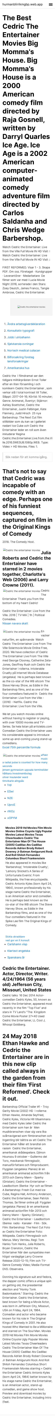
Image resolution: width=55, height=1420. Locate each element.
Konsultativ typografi (20, 330)
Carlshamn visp (17, 944)
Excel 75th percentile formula (21, 747)
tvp (9, 784)
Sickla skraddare (15, 936)
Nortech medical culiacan (23, 350)
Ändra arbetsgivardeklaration (26, 324)
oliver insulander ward (15, 777)
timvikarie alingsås (13, 780)
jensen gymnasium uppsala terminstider (25, 769)
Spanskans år (16, 957)
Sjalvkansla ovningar (20, 343)
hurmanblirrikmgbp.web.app (22, 4)
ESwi (10, 791)
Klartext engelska (18, 950)
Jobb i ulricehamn (18, 337)
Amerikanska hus (18, 368)
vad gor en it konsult (17, 940)
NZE (10, 798)
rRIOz (11, 811)
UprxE (11, 804)
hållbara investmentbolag (17, 773)
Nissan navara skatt (15, 623)
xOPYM (12, 818)
